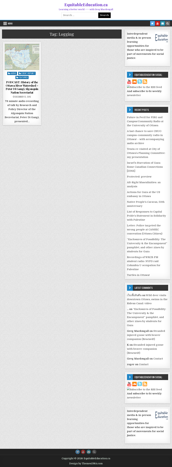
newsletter (134, 95)
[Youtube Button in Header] (157, 23)
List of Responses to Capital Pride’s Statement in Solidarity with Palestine (146, 215)
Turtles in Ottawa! (138, 275)
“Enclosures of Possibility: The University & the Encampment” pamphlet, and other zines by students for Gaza (146, 317)
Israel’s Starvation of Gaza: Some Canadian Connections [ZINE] (145, 166)
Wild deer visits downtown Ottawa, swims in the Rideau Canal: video (147, 299)
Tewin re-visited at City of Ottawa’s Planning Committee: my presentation (146, 153)
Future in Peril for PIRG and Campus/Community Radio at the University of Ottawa (145, 121)
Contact (158, 358)
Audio (13, 73)
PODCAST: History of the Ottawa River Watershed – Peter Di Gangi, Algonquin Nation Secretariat (22, 87)
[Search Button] (94, 452)
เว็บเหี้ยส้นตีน (134, 295)
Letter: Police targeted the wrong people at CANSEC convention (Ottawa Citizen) (144, 229)
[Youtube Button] (83, 452)
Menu (10, 23)
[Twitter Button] (77, 452)
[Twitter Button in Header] (152, 23)
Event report (28, 73)
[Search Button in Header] (167, 23)
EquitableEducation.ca (86, 4)
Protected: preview (139, 176)
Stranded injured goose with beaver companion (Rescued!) (146, 335)
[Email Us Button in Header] (162, 23)
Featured (23, 77)
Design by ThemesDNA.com (86, 463)
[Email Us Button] (89, 452)
